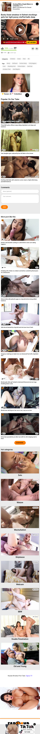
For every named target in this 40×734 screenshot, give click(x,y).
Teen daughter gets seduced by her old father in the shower (17, 153)
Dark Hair (29, 66)
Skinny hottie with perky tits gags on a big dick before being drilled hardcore (19, 299)
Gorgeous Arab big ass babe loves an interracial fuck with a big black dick (19, 354)
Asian (19, 59)
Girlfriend (14, 63)
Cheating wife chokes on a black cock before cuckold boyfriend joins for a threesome (19, 271)
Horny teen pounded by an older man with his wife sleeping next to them (19, 437)
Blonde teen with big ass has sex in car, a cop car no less (16, 410)
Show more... (20, 442)
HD (28, 59)
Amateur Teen (7, 69)
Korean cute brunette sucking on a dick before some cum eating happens (18, 243)
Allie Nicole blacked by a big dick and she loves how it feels (17, 327)
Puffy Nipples (32, 63)
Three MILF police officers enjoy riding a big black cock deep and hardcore (18, 125)
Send (4, 207)
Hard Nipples (16, 69)
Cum (4, 66)
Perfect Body (23, 63)
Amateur (12, 59)
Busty (8, 63)
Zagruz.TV (29, 676)
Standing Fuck (11, 66)
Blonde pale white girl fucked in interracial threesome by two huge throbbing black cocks (19, 382)
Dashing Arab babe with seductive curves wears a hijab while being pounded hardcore (19, 180)
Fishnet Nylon (21, 66)
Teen (24, 59)
